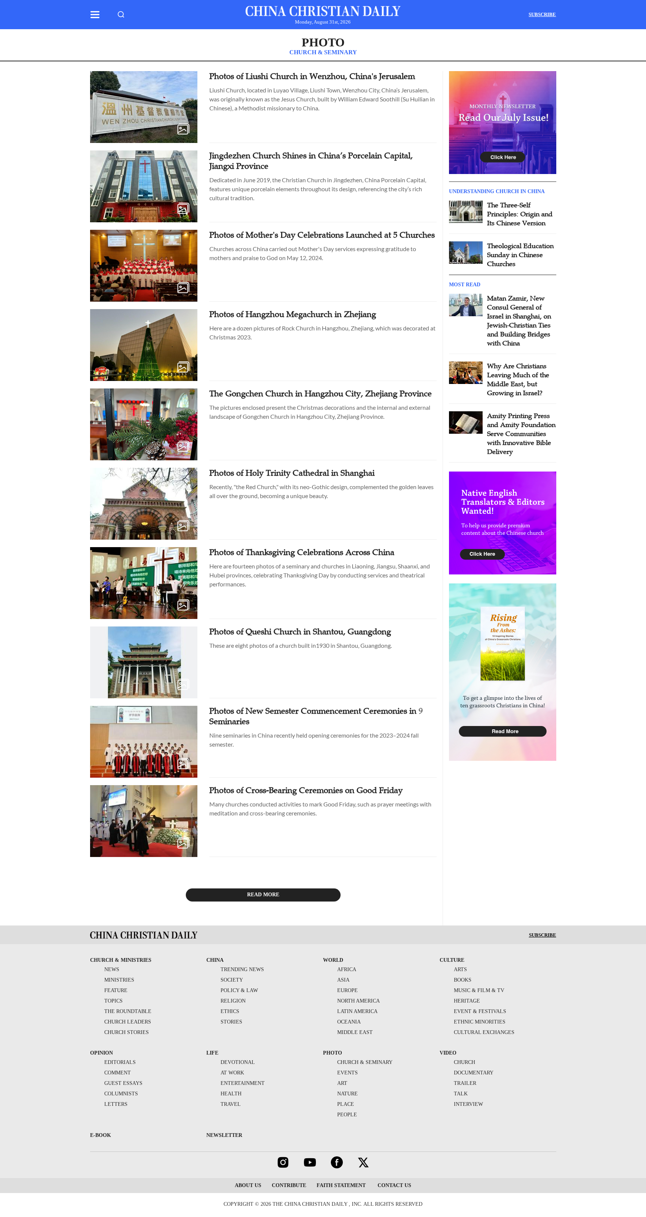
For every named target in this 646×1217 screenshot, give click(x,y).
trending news (242, 969)
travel (231, 1104)
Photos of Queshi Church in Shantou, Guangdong (300, 631)
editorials (120, 1062)
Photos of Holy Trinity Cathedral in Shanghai (292, 473)
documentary (473, 1073)
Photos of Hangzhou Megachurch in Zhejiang (292, 314)
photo (332, 1053)
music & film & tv (479, 990)
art (342, 1083)
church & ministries (120, 960)
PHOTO (323, 42)
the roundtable (127, 1011)
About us (248, 1185)
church (464, 1062)
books (462, 980)
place (345, 1104)
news (111, 969)
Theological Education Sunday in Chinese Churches (520, 255)
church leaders (127, 1022)
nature (347, 1093)
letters (115, 1104)
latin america (357, 1011)
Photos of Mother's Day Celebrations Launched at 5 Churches (322, 235)
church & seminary (365, 1062)
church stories (126, 1032)
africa (346, 969)
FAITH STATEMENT (341, 1185)
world (333, 960)
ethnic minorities (479, 1022)
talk (461, 1093)
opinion (101, 1053)
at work (232, 1073)
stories (231, 1022)
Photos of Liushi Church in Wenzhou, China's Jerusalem (312, 76)
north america (358, 1001)
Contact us (393, 1185)
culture (452, 960)
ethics (230, 1011)
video (448, 1053)
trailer (465, 1083)
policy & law (239, 990)
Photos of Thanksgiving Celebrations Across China (301, 552)
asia (343, 980)
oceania (349, 1022)
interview (468, 1104)
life (212, 1053)
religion (233, 1001)
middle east (355, 1032)
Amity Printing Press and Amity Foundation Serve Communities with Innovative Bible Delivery (521, 434)
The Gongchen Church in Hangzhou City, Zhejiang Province (320, 393)
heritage (467, 1001)
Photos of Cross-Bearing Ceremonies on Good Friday (306, 790)
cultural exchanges (484, 1032)
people (347, 1114)
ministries (119, 980)
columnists (121, 1093)
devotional (238, 1062)
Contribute (289, 1185)
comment (117, 1073)
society (232, 980)
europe (347, 990)
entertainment (243, 1083)
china (215, 960)
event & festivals (480, 1011)
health (231, 1093)
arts (460, 969)
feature (115, 990)
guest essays (123, 1083)
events (347, 1073)
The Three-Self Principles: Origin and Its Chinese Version (520, 214)
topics (113, 1001)
